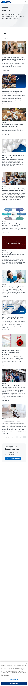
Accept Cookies (14, 683)
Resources (5, 7)
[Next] (24, 437)
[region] (14, 674)
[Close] (26, 663)
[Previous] (17, 437)
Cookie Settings (14, 679)
